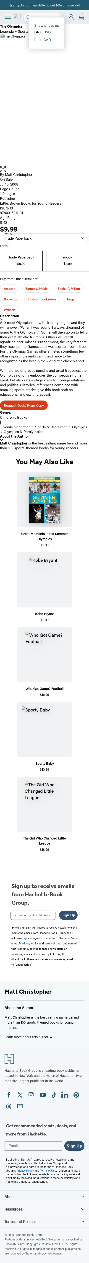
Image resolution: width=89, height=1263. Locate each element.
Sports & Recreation (51, 427)
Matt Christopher (18, 174)
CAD (47, 39)
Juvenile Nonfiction (15, 427)
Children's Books (13, 417)
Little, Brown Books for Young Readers (30, 203)
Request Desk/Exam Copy (24, 405)
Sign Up (68, 915)
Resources (13, 1209)
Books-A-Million (69, 288)
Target (71, 299)
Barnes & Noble (36, 288)
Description (9, 316)
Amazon (9, 288)
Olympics (79, 427)
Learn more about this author (27, 1036)
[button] (44, 169)
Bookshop (11, 299)
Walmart (9, 309)
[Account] (71, 17)
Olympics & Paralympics (23, 431)
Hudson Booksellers (42, 299)
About (10, 1196)
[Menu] (8, 17)
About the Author (14, 436)
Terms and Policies (20, 1221)
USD (47, 32)
